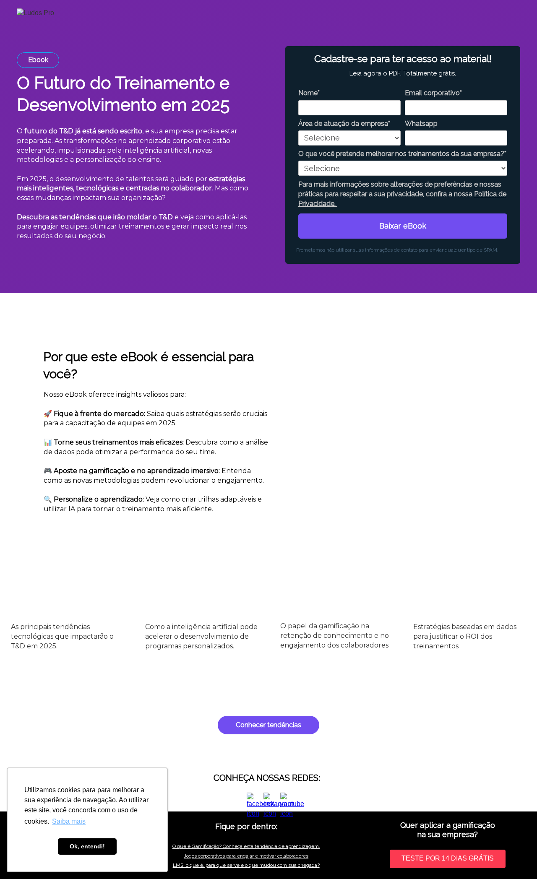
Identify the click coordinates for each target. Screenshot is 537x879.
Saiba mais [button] (69, 821)
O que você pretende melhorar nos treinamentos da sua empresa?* (402, 154)
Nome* (309, 93)
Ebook (38, 60)
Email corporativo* (433, 93)
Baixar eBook (402, 225)
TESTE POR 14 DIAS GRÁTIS (447, 858)
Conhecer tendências (268, 725)
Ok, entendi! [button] (87, 846)
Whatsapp (421, 123)
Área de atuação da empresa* (344, 123)
